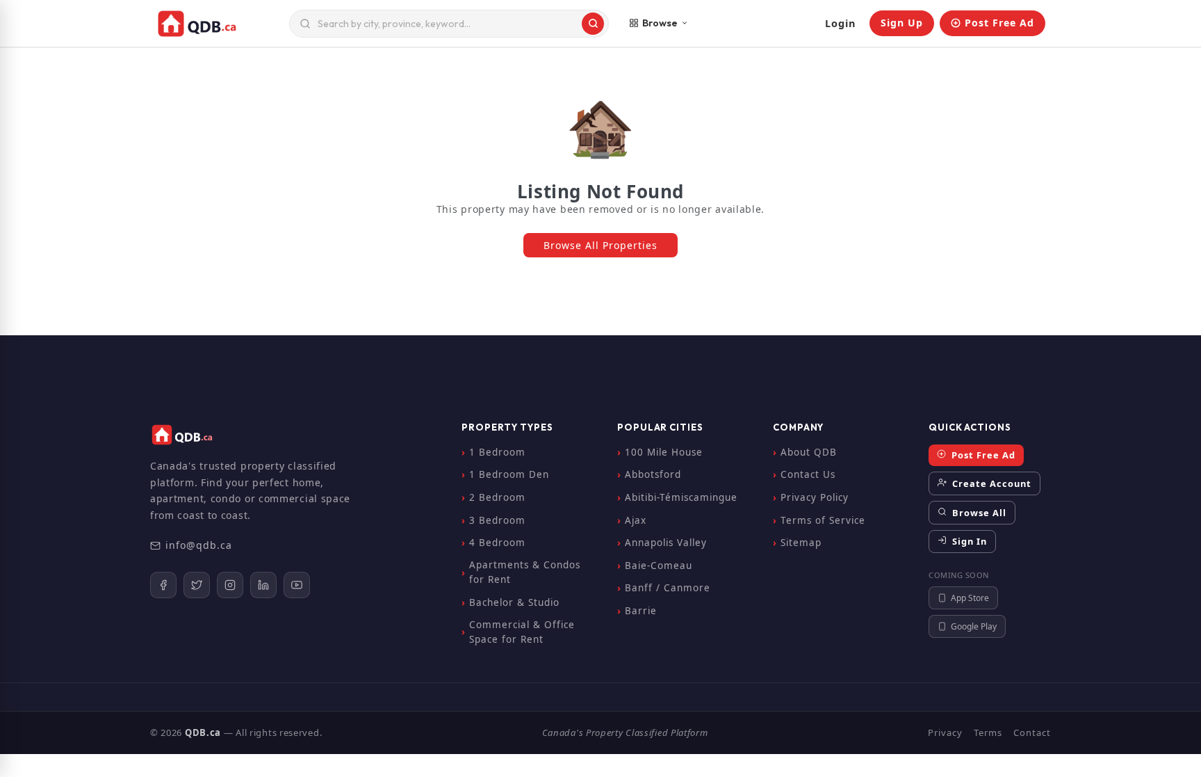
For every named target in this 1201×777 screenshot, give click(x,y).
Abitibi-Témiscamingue (681, 497)
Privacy (945, 732)
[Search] (593, 24)
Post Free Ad (999, 22)
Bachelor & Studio (514, 602)
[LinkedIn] (263, 585)
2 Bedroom (497, 497)
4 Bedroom (497, 542)
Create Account (990, 483)
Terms (988, 732)
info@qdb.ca (198, 545)
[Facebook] (163, 585)
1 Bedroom (497, 452)
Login (840, 23)
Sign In (968, 541)
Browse (660, 23)
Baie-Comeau (658, 565)
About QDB (809, 452)
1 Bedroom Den (509, 474)
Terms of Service (823, 520)
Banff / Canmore (667, 588)
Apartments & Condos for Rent (524, 572)
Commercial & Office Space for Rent (522, 632)
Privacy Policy (815, 497)
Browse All (977, 512)
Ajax (635, 520)
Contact (1032, 732)
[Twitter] (196, 585)
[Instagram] (230, 585)
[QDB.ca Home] (217, 23)
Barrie (641, 610)
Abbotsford (653, 474)
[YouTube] (297, 585)
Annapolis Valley (666, 542)
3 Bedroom (497, 520)
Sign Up (902, 22)
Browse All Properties (600, 245)
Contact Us (808, 474)
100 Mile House (664, 452)
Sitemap (801, 542)
